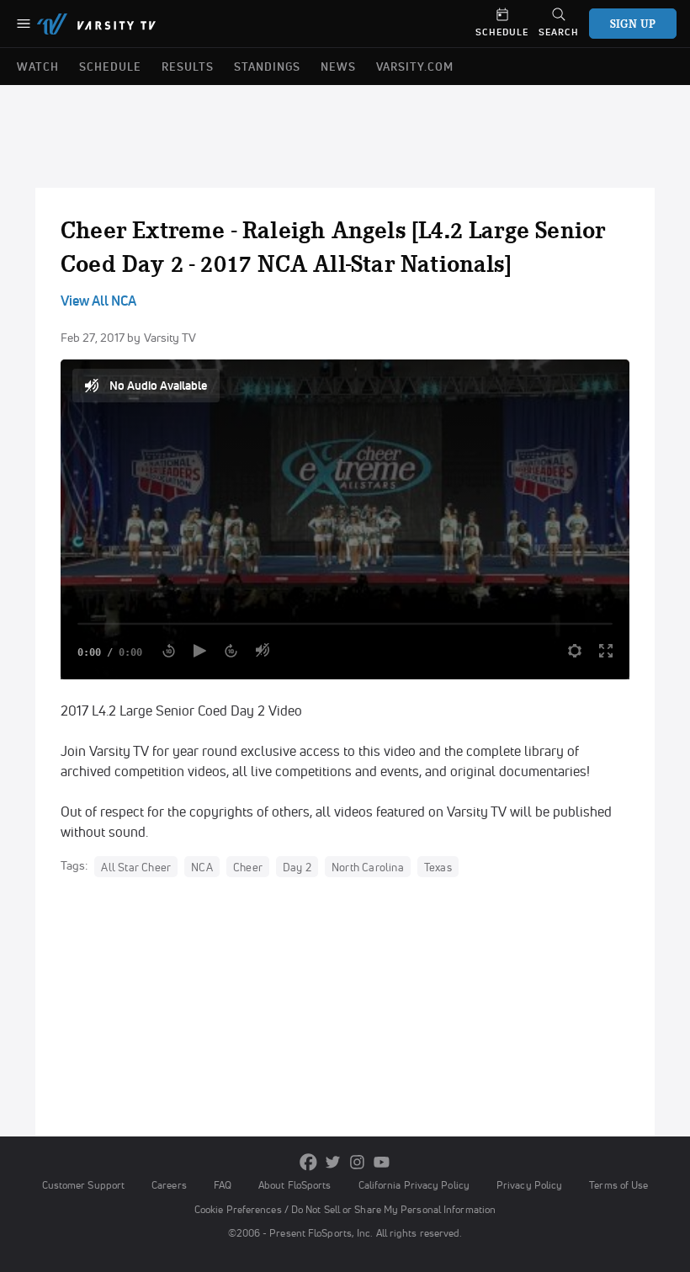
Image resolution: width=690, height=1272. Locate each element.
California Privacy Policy (414, 1185)
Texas (438, 866)
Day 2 (297, 866)
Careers (169, 1185)
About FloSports (294, 1185)
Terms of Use (618, 1185)
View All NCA (98, 300)
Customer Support (83, 1185)
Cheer (248, 866)
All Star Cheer (136, 866)
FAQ (222, 1185)
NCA (202, 866)
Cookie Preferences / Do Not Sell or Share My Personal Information (345, 1209)
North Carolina (368, 866)
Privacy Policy (529, 1185)
